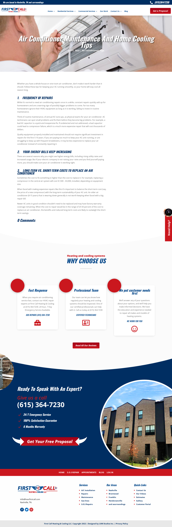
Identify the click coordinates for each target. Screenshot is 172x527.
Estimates (140, 497)
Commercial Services (86, 11)
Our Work (104, 11)
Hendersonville (115, 501)
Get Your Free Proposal (49, 441)
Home (50, 11)
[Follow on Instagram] (31, 509)
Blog (126, 11)
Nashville (113, 490)
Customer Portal (143, 504)
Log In (110, 473)
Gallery (139, 501)
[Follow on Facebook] (22, 509)
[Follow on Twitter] (27, 509)
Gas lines (85, 501)
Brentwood (114, 494)
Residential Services (65, 11)
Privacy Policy (122, 523)
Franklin (112, 497)
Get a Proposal (160, 10)
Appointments (89, 473)
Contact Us (115, 11)
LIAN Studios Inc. (106, 523)
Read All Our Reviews (86, 345)
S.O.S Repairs (87, 504)
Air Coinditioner (90, 50)
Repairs (84, 494)
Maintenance (87, 497)
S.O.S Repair (73, 473)
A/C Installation (88, 490)
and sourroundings (117, 504)
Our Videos (141, 494)
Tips (102, 50)
